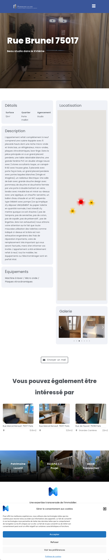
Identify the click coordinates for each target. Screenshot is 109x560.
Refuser (55, 542)
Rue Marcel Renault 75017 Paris (18, 426)
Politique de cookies (53, 556)
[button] (104, 508)
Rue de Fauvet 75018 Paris (88, 426)
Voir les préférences (54, 550)
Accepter (54, 534)
